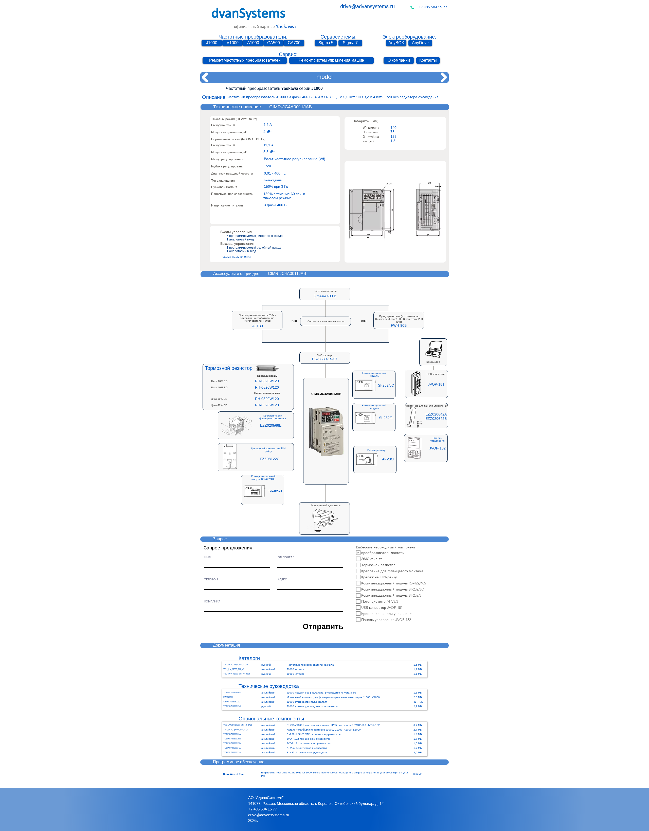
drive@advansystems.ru (367, 6)
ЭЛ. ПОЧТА (285, 557)
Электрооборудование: (409, 37)
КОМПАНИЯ (212, 601)
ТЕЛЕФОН (211, 579)
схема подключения (237, 256)
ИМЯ (207, 557)
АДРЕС (282, 579)
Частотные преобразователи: (253, 37)
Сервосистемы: (338, 37)
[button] (398, 325)
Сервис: (288, 54)
